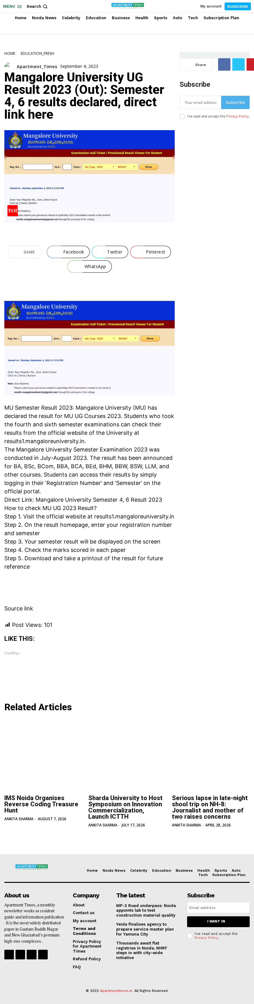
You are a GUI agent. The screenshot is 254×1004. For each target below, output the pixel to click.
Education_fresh (37, 53)
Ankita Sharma (18, 818)
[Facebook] (224, 64)
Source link (18, 608)
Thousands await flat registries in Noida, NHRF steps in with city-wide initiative (141, 950)
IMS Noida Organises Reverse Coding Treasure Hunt (41, 804)
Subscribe (235, 102)
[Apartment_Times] (10, 66)
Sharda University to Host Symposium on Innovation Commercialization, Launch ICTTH (125, 807)
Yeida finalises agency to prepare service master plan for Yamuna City (145, 929)
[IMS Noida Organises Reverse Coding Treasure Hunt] (43, 755)
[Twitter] (238, 64)
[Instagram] (20, 954)
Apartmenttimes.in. (116, 991)
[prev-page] (8, 838)
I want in (216, 921)
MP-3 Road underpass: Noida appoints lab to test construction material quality (146, 910)
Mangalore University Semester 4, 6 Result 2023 (99, 499)
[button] (38, 6)
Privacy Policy (237, 116)
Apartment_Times (37, 66)
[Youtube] (43, 954)
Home (9, 53)
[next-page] (18, 838)
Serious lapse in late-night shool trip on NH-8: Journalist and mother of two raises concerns (210, 807)
